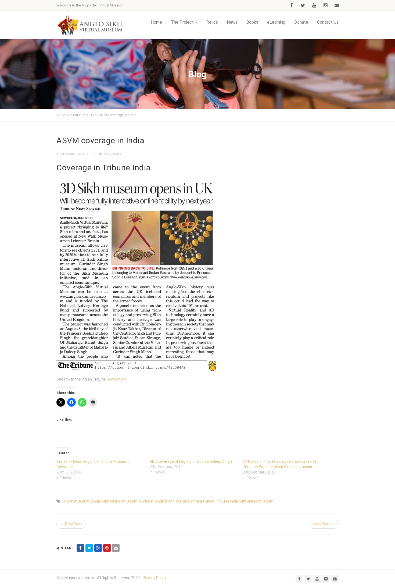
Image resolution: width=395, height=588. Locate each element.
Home (156, 22)
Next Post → (324, 524)
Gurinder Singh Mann (157, 501)
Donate (301, 22)
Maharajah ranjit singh (195, 501)
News (232, 22)
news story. (117, 379)
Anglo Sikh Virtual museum (114, 501)
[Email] (116, 548)
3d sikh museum (75, 501)
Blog (108, 154)
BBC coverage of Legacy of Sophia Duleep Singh (191, 461)
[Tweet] (89, 548)
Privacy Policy (154, 578)
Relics (212, 22)
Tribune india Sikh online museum (245, 501)
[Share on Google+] (98, 548)
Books (252, 22)
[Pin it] (107, 548)
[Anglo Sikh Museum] (90, 25)
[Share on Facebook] (80, 548)
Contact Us (328, 22)
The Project (182, 22)
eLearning (276, 22)
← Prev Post (71, 524)
